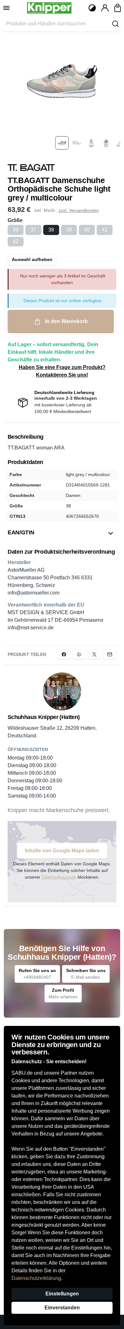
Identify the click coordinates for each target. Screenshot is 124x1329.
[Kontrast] (92, 8)
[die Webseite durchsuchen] (115, 23)
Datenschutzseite (59, 877)
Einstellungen (62, 1293)
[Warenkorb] (117, 8)
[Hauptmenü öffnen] (6, 8)
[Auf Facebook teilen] (64, 654)
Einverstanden (62, 1307)
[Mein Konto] (105, 8)
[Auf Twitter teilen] (94, 654)
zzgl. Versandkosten (79, 210)
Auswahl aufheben (32, 259)
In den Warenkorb (66, 321)
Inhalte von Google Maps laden (62, 850)
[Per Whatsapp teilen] (79, 654)
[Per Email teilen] (109, 654)
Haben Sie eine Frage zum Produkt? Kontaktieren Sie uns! (62, 371)
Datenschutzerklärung (36, 1278)
